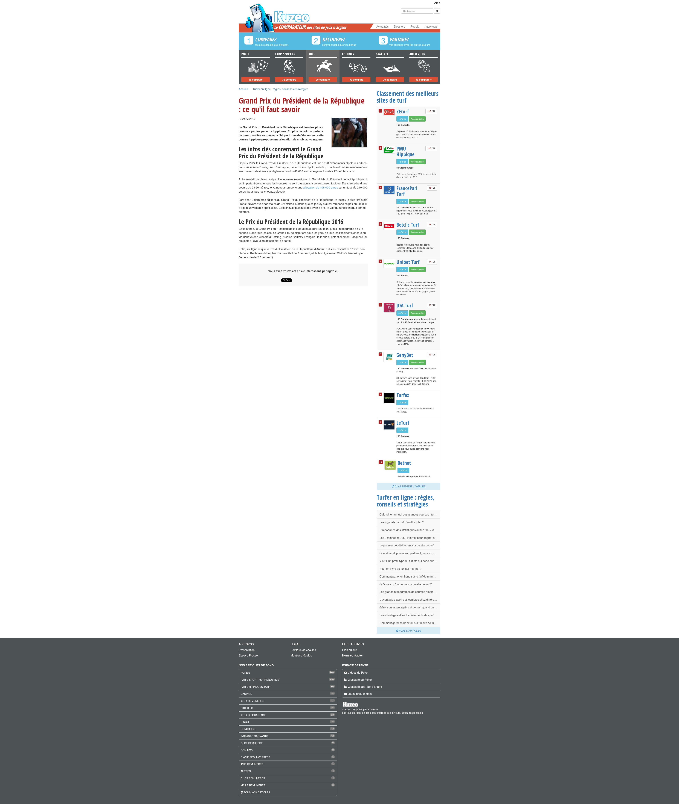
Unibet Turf (408, 262)
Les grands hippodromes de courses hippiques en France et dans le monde (409, 592)
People (414, 26)
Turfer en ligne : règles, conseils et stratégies (280, 89)
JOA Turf (404, 305)
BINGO (245, 722)
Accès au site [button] (417, 118)
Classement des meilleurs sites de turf (408, 96)
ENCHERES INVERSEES (255, 757)
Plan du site (349, 650)
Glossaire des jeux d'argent (365, 687)
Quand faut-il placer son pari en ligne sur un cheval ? (409, 553)
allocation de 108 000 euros (320, 187)
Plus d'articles (409, 630)
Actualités (382, 26)
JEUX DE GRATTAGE (253, 715)
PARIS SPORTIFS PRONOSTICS (260, 679)
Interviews (431, 26)
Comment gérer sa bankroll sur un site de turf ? (408, 623)
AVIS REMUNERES (252, 764)
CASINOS (246, 694)
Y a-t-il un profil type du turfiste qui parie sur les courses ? (409, 561)
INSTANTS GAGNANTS (254, 736)
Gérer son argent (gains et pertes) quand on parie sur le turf (409, 607)
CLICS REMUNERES (253, 778)
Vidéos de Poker (358, 672)
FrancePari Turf (406, 190)
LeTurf (402, 423)
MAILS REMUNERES (253, 785)
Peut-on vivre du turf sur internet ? (400, 569)
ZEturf (402, 111)
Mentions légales (301, 655)
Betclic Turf (407, 225)
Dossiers (399, 26)
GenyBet (404, 355)
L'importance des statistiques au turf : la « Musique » (409, 530)
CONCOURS (248, 729)
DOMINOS (247, 750)
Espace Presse (248, 655)
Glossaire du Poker (360, 680)
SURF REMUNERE (252, 743)
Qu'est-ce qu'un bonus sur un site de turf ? (405, 584)
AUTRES (246, 771)
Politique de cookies (303, 650)
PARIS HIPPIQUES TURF (255, 686)
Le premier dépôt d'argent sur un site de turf (406, 545)
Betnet (404, 463)
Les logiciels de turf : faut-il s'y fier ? (401, 522)
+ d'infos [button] (402, 118)
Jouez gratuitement (360, 694)
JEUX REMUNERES (252, 701)
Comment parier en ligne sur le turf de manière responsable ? (409, 576)
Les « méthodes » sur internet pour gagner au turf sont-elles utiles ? (409, 538)
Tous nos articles (257, 792)
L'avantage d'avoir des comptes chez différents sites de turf (409, 599)
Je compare (256, 79)
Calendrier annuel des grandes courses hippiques (409, 514)
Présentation (247, 650)
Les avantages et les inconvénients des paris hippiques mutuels (409, 615)
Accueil (243, 89)
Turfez (402, 395)
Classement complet (409, 486)
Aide (437, 3)
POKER (245, 672)
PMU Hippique (405, 151)
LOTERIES (247, 708)
